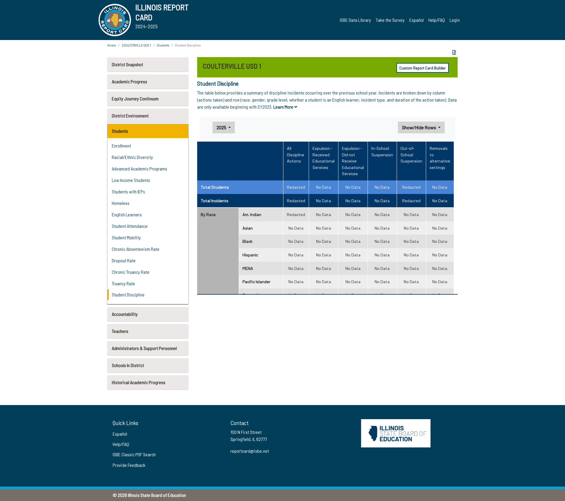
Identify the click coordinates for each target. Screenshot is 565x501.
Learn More (283, 107)
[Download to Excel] (454, 52)
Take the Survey (390, 20)
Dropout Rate (124, 260)
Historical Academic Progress (138, 382)
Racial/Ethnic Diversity (132, 157)
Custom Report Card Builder (422, 67)
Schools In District (128, 365)
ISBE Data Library (355, 20)
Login (455, 20)
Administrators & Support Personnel (144, 348)
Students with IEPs (128, 191)
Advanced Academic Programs (139, 168)
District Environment (130, 115)
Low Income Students (131, 180)
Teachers (120, 331)
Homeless (120, 203)
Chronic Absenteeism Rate (135, 249)
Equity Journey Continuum (135, 98)
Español (416, 20)
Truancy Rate (123, 283)
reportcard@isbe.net (249, 451)
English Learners (127, 214)
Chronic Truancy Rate (130, 272)
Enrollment (121, 145)
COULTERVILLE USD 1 (136, 45)
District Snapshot (127, 64)
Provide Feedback (129, 465)
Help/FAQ (436, 20)
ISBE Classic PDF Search (134, 454)
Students (120, 131)
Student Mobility (126, 237)
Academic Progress (129, 81)
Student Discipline (128, 294)
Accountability (125, 314)
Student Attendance (130, 226)
